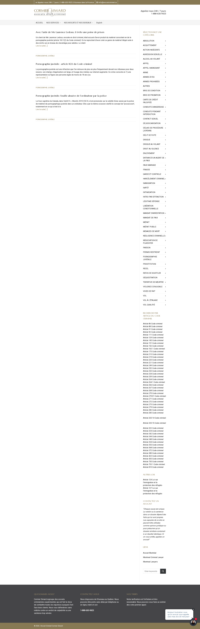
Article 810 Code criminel (153, 467)
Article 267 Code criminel (153, 388)
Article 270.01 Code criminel (154, 396)
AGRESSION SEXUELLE (152, 54)
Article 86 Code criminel (152, 324)
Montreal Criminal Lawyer (153, 557)
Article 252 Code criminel (153, 368)
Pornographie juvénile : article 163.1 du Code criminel (64, 64)
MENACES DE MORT (151, 231)
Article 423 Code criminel (153, 456)
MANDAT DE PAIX (150, 218)
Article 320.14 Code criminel (154, 418)
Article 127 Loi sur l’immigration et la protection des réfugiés (152, 491)
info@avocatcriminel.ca (108, 2)
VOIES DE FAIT (149, 291)
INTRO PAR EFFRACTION (153, 197)
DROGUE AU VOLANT (151, 144)
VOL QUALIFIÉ (149, 305)
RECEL (145, 268)
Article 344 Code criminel (153, 436)
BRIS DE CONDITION (151, 90)
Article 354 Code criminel (153, 442)
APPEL (146, 63)
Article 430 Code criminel (153, 459)
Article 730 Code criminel (153, 461)
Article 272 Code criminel (153, 402)
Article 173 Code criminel (153, 351)
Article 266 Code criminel (153, 385)
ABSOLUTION (148, 41)
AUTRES (146, 86)
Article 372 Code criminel (153, 450)
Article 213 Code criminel (153, 354)
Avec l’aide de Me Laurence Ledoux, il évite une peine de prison (70, 32)
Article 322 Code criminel (153, 428)
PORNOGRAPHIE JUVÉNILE (45, 56)
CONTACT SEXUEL (150, 119)
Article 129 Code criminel (153, 337)
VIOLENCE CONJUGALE (152, 287)
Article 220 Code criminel (153, 360)
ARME (145, 72)
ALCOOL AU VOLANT (151, 59)
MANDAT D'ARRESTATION (153, 213)
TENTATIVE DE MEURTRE (153, 282)
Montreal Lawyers (150, 562)
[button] (163, 571)
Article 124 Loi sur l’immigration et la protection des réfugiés (152, 482)
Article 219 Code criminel (153, 357)
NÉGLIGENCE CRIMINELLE (154, 236)
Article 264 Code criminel (153, 379)
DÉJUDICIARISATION (151, 123)
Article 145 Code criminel (153, 340)
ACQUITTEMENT (149, 45)
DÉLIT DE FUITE (149, 135)
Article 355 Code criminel (153, 445)
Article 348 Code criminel (153, 439)
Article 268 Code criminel (153, 390)
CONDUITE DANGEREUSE (153, 107)
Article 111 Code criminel (153, 335)
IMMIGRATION (149, 183)
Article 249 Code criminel (153, 365)
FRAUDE (146, 170)
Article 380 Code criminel (153, 453)
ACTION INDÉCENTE (151, 50)
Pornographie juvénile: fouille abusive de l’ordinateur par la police (71, 95)
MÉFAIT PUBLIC (149, 227)
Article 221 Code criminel (153, 363)
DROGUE (146, 140)
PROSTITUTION (149, 264)
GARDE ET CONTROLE (152, 174)
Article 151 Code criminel (153, 343)
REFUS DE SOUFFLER (152, 273)
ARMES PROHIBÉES (151, 81)
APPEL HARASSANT (151, 68)
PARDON (146, 248)
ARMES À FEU (149, 77)
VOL (145, 296)
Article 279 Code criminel (153, 407)
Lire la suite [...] (42, 46)
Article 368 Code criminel (153, 448)
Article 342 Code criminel (153, 434)
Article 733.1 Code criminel (154, 464)
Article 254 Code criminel (153, 374)
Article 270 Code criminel (153, 393)
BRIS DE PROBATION (151, 95)
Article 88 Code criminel (152, 326)
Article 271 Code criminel (153, 399)
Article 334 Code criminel (153, 431)
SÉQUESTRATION (150, 277)
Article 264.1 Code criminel (154, 382)
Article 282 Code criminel (153, 410)
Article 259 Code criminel (153, 376)
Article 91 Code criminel (152, 329)
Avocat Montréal (149, 553)
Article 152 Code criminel (153, 346)
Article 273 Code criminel (153, 404)
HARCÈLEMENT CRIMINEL (154, 179)
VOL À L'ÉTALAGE (150, 300)
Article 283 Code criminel (153, 413)
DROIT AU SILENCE (151, 149)
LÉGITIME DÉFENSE (151, 201)
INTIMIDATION (149, 192)
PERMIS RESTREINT (151, 252)
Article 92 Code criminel (152, 332)
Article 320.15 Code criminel (154, 423)
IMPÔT (146, 188)
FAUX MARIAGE (149, 165)
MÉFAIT (146, 222)
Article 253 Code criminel (153, 371)
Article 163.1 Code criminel (154, 349)
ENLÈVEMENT (149, 153)
